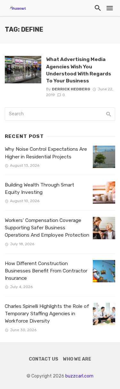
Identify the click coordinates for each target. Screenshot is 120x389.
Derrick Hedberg (71, 89)
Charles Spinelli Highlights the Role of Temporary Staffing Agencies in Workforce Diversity (47, 313)
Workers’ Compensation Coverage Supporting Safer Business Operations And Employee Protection (47, 227)
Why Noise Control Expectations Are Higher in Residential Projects (46, 152)
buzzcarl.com (79, 376)
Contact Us (43, 359)
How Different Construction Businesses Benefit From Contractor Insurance (46, 271)
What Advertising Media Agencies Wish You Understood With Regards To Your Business (78, 69)
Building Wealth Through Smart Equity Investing (39, 188)
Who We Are (77, 359)
